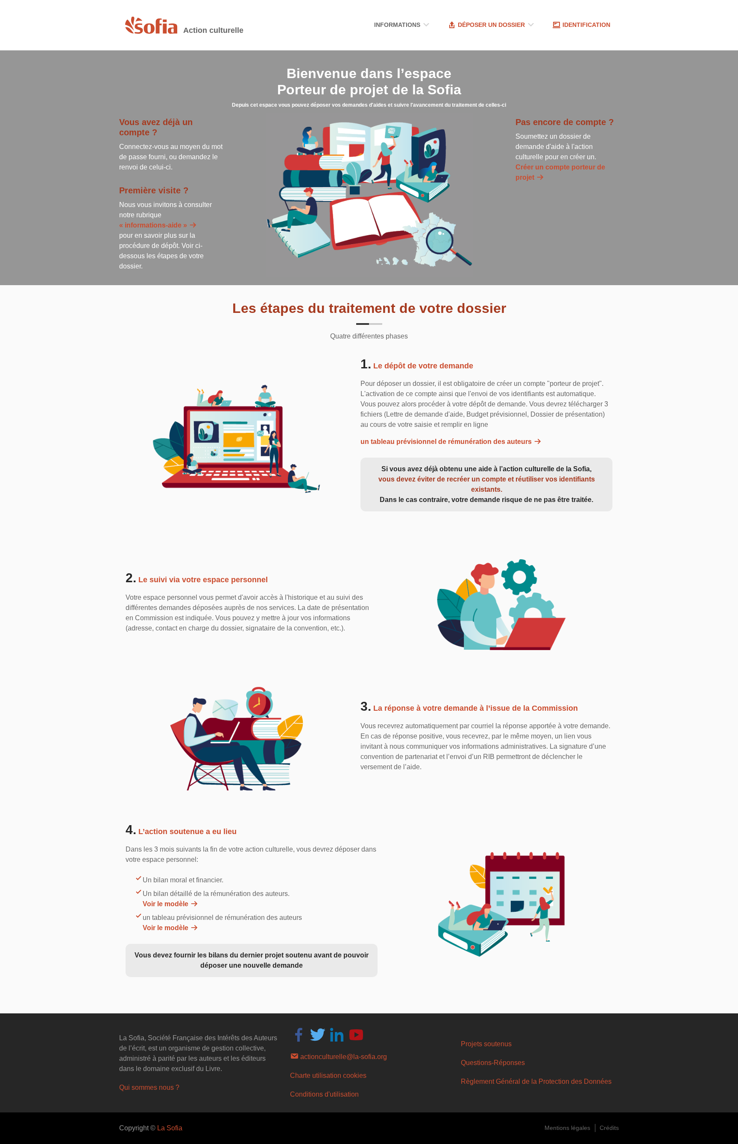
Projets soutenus (486, 1044)
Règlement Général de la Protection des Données (536, 1081)
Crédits (609, 1127)
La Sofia (169, 1128)
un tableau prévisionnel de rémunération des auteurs (446, 441)
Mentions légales (567, 1127)
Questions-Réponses (493, 1062)
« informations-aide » (154, 225)
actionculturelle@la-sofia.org (343, 1056)
